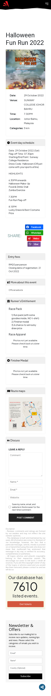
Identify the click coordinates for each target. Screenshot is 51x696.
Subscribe (25, 676)
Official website (16, 290)
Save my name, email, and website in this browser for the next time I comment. (26, 507)
